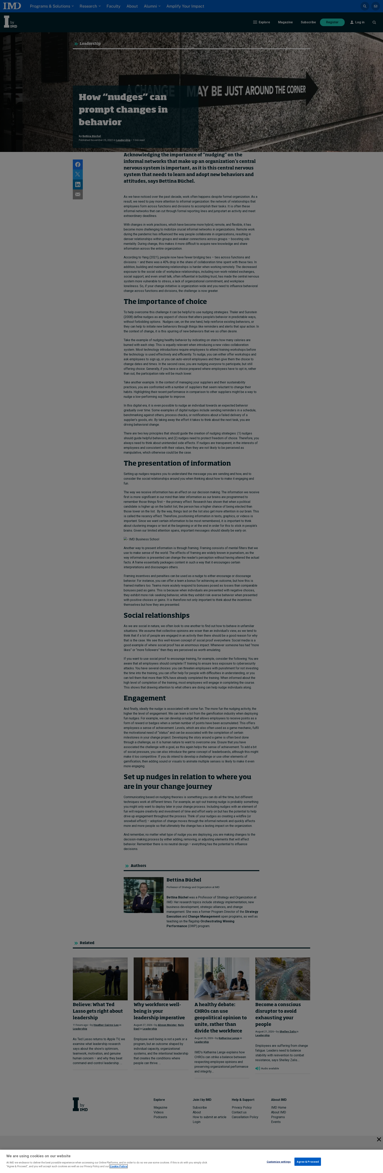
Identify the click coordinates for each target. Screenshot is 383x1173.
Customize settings (279, 1161)
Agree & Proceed (308, 1161)
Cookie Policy (118, 1166)
